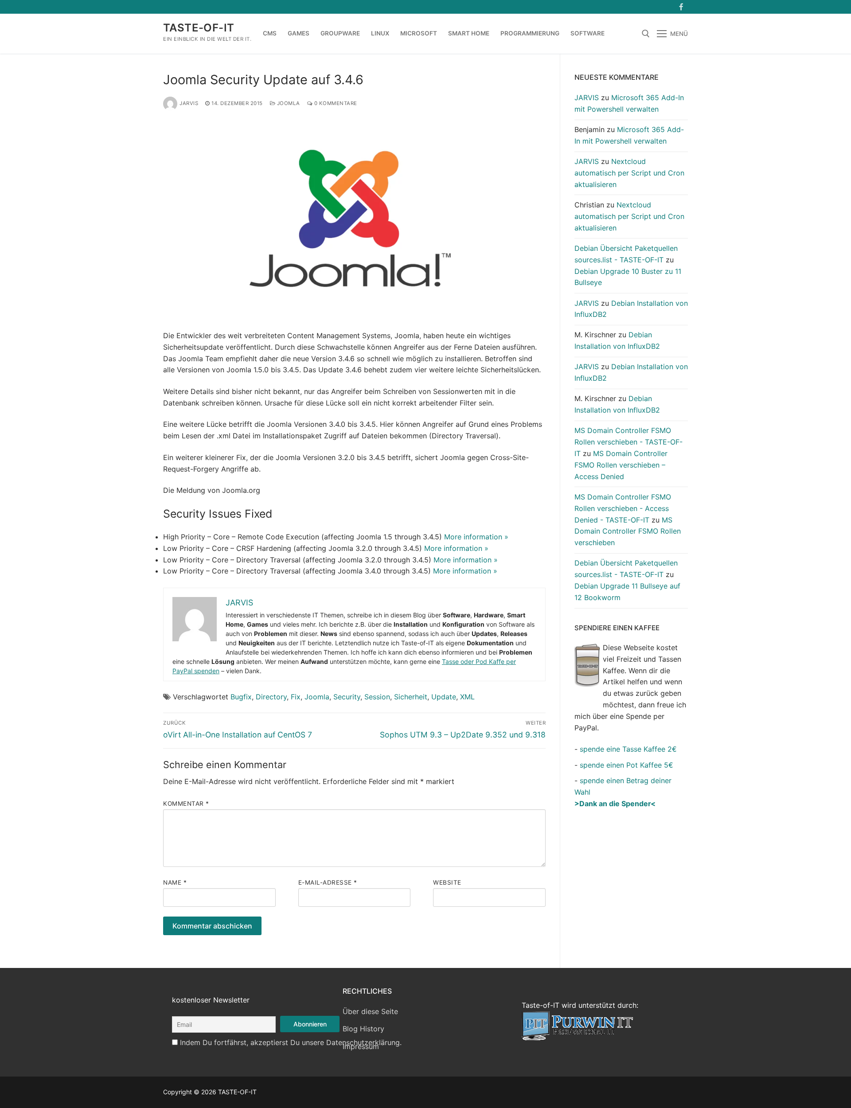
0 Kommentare (334, 103)
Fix (296, 696)
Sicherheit (410, 696)
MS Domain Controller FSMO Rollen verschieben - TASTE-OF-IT (628, 442)
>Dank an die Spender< (615, 803)
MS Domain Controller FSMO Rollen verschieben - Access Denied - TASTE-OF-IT (622, 508)
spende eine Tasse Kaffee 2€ (628, 749)
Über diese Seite (370, 1011)
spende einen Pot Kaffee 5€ (626, 765)
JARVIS (189, 103)
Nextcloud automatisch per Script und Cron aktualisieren (629, 173)
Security (346, 696)
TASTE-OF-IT (198, 27)
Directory (271, 696)
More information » (476, 536)
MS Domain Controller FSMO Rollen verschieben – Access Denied (621, 465)
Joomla (287, 103)
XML (467, 696)
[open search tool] (646, 34)
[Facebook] (681, 7)
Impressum (361, 1046)
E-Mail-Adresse (327, 882)
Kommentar (186, 803)
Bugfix (241, 696)
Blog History (363, 1028)
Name (175, 882)
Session (377, 696)
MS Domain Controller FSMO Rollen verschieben (627, 531)
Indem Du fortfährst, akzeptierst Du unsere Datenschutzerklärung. (291, 1042)
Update (443, 696)
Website (447, 882)
